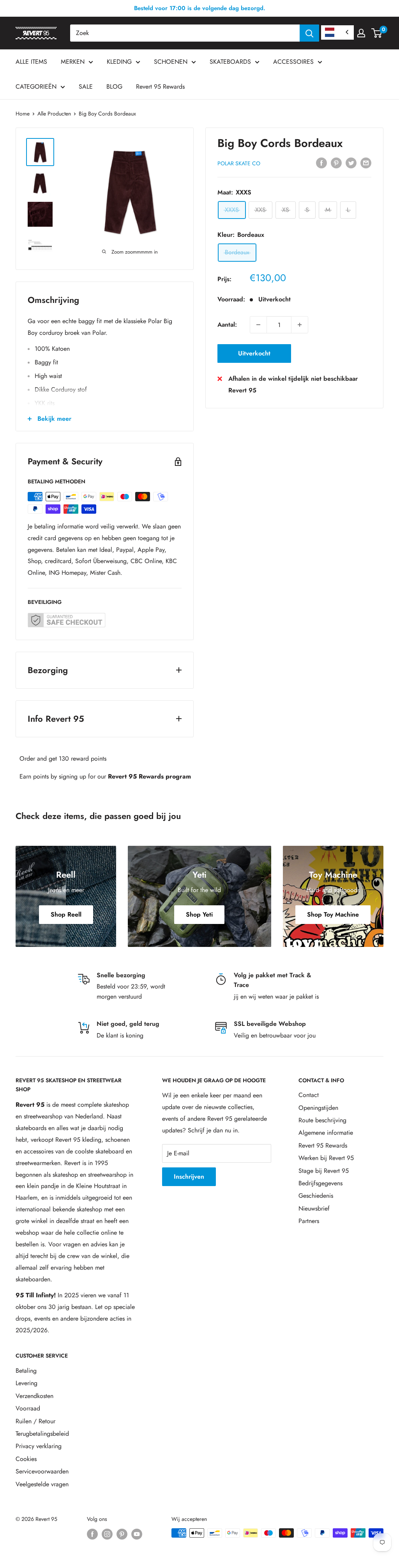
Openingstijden (318, 1107)
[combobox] (185, 33)
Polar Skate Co (238, 163)
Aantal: (227, 324)
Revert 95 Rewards (160, 86)
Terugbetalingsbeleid (42, 1433)
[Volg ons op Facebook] (92, 1534)
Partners (308, 1220)
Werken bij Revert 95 (326, 1157)
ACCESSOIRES (293, 61)
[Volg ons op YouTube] (136, 1534)
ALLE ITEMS (31, 61)
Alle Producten (54, 113)
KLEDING (119, 61)
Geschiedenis (315, 1195)
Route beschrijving (322, 1120)
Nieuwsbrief (314, 1208)
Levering (26, 1383)
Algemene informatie (325, 1132)
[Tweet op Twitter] (351, 162)
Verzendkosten (34, 1395)
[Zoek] (309, 33)
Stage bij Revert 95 (323, 1170)
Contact (308, 1094)
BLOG (114, 86)
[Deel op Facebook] (321, 162)
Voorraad (28, 1408)
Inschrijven (189, 1176)
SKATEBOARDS (230, 61)
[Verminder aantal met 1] (258, 325)
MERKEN (73, 61)
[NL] (337, 32)
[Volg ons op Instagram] (107, 1534)
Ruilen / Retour (35, 1421)
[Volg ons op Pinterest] (122, 1534)
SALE (86, 86)
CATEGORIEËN (36, 86)
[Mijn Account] (361, 33)
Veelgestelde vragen (42, 1484)
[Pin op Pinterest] (336, 162)
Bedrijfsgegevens (320, 1183)
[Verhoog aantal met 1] (299, 325)
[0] (377, 33)
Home (23, 113)
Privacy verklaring (39, 1446)
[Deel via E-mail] (365, 162)
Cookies (26, 1458)
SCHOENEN (170, 61)
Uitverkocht (254, 353)
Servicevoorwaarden (42, 1471)
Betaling (26, 1370)
